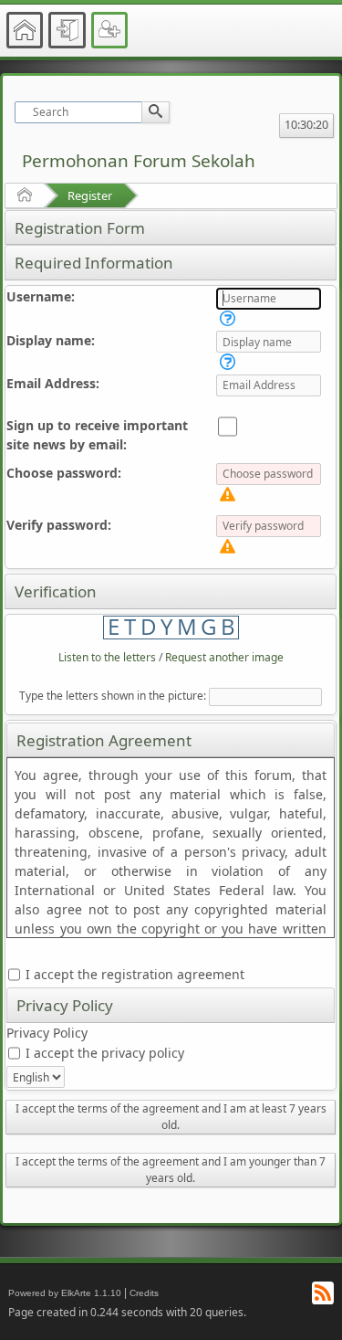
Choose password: (63, 472)
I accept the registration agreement (133, 974)
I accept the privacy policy (103, 1052)
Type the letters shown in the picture (111, 695)
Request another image (224, 657)
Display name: (50, 340)
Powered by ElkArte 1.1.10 (64, 1293)
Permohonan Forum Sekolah (138, 161)
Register (89, 195)
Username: (40, 296)
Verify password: (58, 524)
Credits (144, 1293)
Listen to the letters (107, 657)
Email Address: (52, 383)
